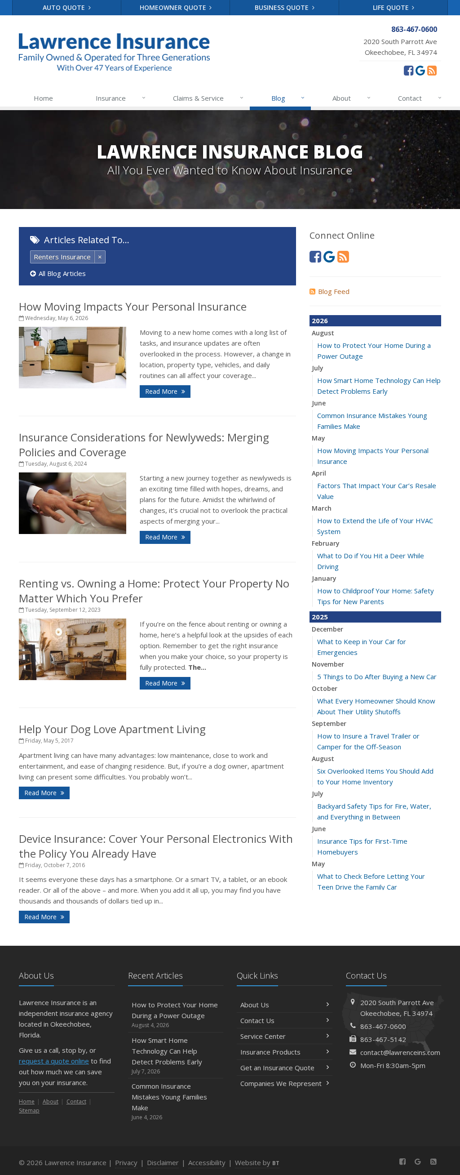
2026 (320, 320)
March (322, 508)
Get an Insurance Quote (277, 1067)
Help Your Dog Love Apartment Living (112, 728)
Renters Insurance (62, 256)
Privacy (126, 1162)
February (326, 543)
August (323, 333)
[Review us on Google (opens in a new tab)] (420, 70)
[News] (432, 70)
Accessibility (207, 1162)
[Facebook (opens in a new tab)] (408, 70)
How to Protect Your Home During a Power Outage (175, 1014)
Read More (162, 391)
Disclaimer (163, 1162)
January (324, 578)
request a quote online (54, 1060)
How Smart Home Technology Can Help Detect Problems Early (167, 1055)
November (328, 664)
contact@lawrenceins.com (400, 1052)
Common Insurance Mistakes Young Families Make (169, 1101)
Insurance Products (270, 1051)
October (324, 688)
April (319, 473)
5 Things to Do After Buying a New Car (377, 676)
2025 (320, 616)
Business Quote (282, 7)
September (329, 723)
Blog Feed (333, 291)
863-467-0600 (383, 1026)
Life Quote (392, 7)
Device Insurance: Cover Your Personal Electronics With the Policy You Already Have (156, 846)
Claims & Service (208, 97)
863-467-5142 (383, 1039)
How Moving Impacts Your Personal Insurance (133, 306)
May (318, 438)
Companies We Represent (281, 1083)
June (319, 403)
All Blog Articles (62, 273)
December (327, 629)
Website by (257, 1162)
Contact (420, 97)
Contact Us (257, 1020)
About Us (254, 1004)
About (351, 97)
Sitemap (29, 1110)
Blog (288, 97)
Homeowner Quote (174, 7)
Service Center (263, 1036)
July (317, 368)
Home (43, 97)
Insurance (121, 97)
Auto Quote (65, 7)
